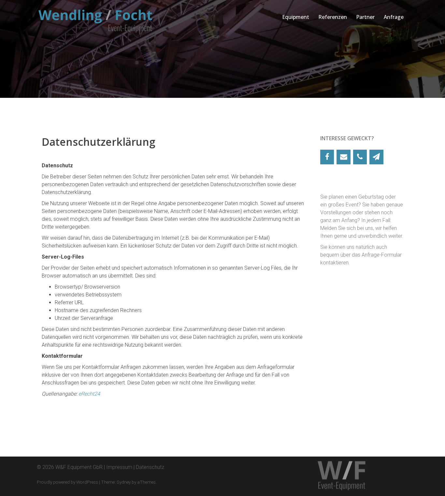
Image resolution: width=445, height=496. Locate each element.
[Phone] (360, 157)
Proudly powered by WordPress (67, 482)
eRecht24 (89, 394)
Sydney (124, 482)
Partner (365, 17)
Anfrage (394, 17)
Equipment (295, 17)
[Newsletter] (376, 157)
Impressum (119, 467)
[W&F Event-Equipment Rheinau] (95, 21)
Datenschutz (150, 467)
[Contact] (343, 157)
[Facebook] (327, 157)
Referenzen (332, 17)
